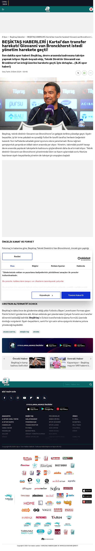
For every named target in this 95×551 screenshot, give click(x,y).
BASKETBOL (30, 431)
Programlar (54, 416)
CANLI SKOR (7, 428)
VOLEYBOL (76, 428)
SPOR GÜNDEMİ (54, 422)
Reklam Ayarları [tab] (58, 266)
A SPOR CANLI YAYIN (10, 419)
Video (74, 416)
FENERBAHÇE (30, 422)
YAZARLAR (6, 431)
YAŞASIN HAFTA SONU (57, 437)
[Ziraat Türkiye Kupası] (91, 9)
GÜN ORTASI (53, 428)
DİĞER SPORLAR (32, 437)
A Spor (4, 37)
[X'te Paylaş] (78, 72)
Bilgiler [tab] (35, 266)
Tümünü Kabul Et (76, 295)
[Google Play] (65, 345)
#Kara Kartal (9, 332)
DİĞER (74, 431)
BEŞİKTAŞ (29, 416)
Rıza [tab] (12, 266)
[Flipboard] (31, 397)
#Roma (36, 332)
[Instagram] (17, 397)
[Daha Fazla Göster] (90, 72)
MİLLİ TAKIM (76, 425)
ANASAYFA (6, 416)
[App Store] (51, 345)
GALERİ (5, 434)
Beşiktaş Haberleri (17, 37)
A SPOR (75, 440)
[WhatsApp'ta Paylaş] (84, 72)
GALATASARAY (31, 419)
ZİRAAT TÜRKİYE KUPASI (35, 434)
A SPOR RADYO (8, 422)
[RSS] (44, 397)
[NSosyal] (37, 397)
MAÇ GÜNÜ (53, 440)
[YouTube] (24, 397)
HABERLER (6, 425)
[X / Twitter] (11, 397)
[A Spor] (47, 9)
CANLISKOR (4, 3)
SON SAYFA (53, 434)
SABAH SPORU (54, 419)
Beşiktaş (34, 317)
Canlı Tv (76, 437)
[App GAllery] (79, 345)
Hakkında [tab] (81, 266)
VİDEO (4, 437)
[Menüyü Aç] (3, 9)
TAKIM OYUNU (54, 431)
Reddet (17, 256)
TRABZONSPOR (31, 425)
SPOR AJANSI (54, 425)
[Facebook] (4, 397)
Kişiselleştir (45, 295)
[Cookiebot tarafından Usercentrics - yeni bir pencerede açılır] (79, 259)
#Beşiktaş (24, 332)
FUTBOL (28, 428)
